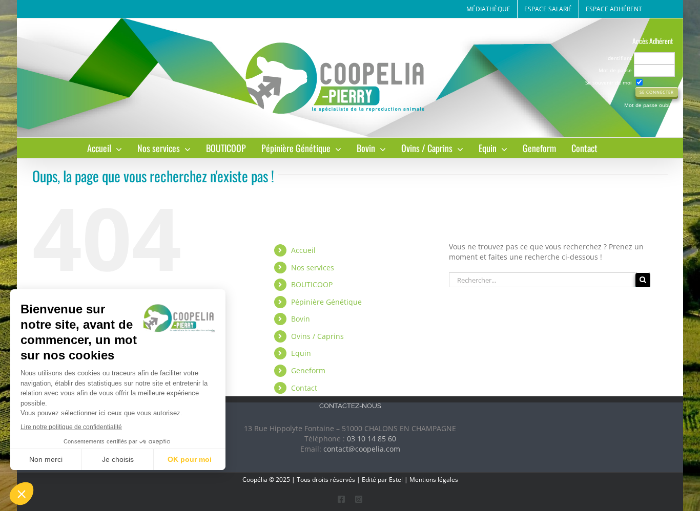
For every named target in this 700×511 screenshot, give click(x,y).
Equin (301, 353)
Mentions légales (433, 479)
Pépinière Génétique (326, 302)
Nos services (312, 267)
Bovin (300, 319)
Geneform (308, 370)
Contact (304, 388)
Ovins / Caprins (317, 336)
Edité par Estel (382, 479)
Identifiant (619, 57)
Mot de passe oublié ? (651, 105)
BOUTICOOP (312, 284)
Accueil (303, 250)
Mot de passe (615, 70)
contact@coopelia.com (361, 449)
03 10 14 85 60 (371, 438)
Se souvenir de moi (608, 82)
